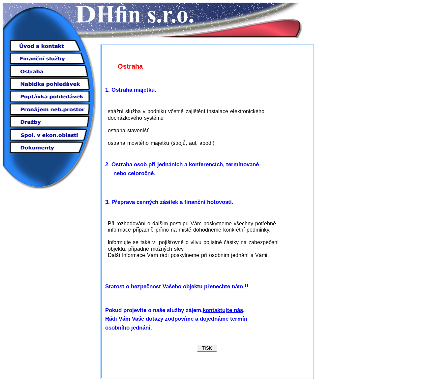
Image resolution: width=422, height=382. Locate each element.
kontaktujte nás (223, 310)
